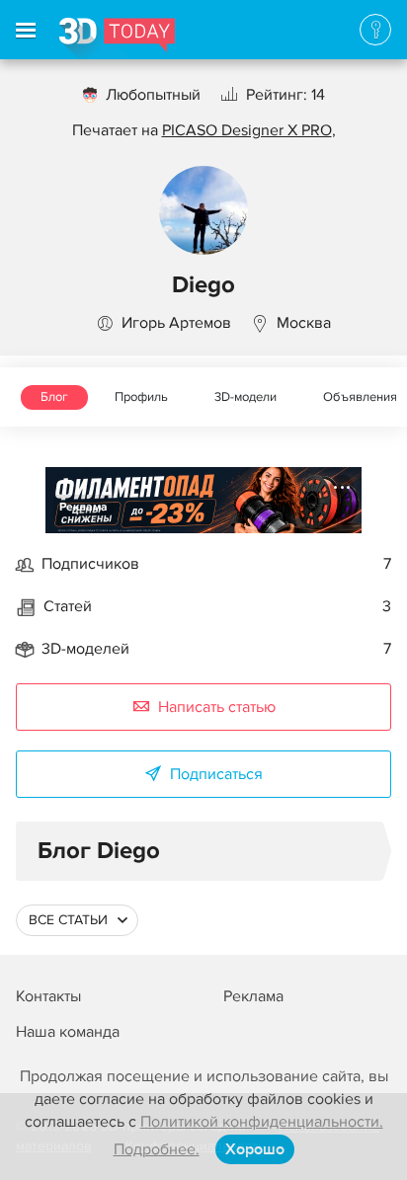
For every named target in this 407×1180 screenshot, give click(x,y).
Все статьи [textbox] (68, 919)
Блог (54, 397)
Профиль (141, 397)
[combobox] (77, 920)
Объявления (360, 397)
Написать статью (217, 707)
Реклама (83, 507)
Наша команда (68, 1032)
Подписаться (216, 774)
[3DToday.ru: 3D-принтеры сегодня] (117, 38)
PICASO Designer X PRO (247, 130)
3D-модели (245, 397)
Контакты (48, 996)
